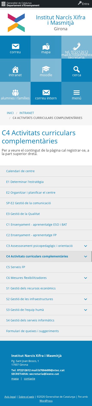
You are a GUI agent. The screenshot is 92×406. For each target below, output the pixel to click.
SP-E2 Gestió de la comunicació (28, 203)
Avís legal (10, 396)
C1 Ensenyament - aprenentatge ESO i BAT (36, 224)
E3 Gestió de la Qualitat (23, 214)
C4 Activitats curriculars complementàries (37, 256)
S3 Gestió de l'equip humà (25, 310)
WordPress (46, 401)
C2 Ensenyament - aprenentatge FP (31, 235)
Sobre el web (26, 396)
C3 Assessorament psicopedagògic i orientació (39, 246)
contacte (29, 378)
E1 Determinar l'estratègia (25, 182)
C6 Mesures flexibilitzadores (26, 278)
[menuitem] (20, 4)
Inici (10, 113)
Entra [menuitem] (85, 4)
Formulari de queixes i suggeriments (32, 331)
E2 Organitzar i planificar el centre (30, 192)
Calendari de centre (20, 171)
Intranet (26, 113)
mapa (15, 378)
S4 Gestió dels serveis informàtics (30, 320)
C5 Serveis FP (15, 267)
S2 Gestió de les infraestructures (29, 299)
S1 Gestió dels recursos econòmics (31, 288)
